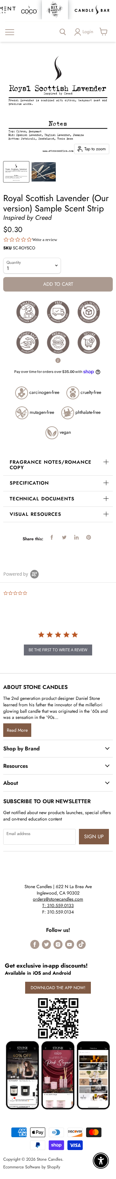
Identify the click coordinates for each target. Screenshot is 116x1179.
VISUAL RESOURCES (35, 514)
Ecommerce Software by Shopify (31, 1167)
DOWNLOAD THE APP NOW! (58, 988)
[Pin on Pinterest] (88, 537)
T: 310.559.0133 (58, 905)
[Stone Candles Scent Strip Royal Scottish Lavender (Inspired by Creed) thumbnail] (16, 172)
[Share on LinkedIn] (76, 537)
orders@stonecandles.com (58, 899)
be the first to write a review (58, 650)
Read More (17, 730)
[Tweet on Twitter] (64, 537)
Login (87, 31)
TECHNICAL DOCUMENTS (42, 498)
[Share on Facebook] (52, 537)
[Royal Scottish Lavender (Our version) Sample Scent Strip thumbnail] (43, 172)
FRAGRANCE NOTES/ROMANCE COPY (51, 465)
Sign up (94, 836)
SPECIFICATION (29, 483)
